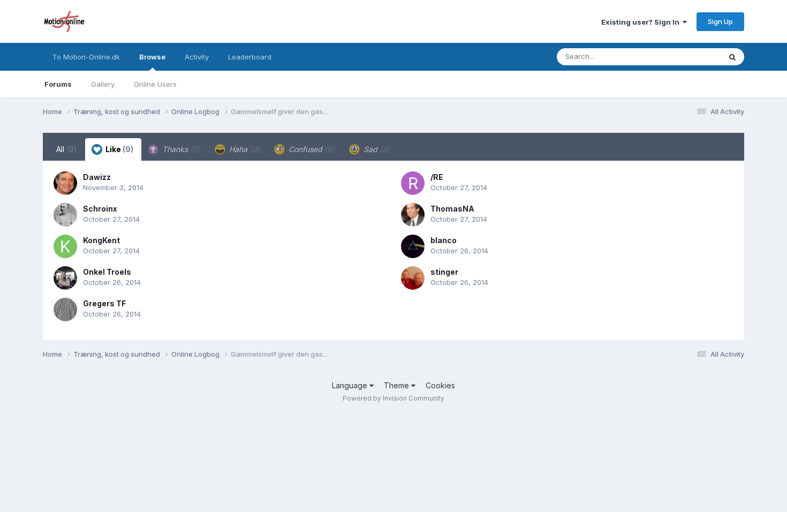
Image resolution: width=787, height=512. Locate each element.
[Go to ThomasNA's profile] (413, 215)
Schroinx (100, 208)
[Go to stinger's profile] (413, 278)
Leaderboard (249, 56)
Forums (58, 84)
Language (350, 385)
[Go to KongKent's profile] (65, 246)
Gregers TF (104, 303)
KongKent (101, 240)
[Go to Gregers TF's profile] (65, 309)
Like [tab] (118, 149)
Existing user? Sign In (642, 22)
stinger (444, 271)
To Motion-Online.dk (86, 56)
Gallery (103, 84)
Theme (397, 385)
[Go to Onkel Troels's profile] (65, 278)
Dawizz (97, 177)
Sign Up (720, 21)
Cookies (440, 385)
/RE (436, 177)
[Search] (732, 56)
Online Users (155, 84)
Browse (152, 56)
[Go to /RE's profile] (413, 183)
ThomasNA (452, 208)
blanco (443, 240)
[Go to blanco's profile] (413, 246)
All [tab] (66, 149)
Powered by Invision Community (393, 398)
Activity (197, 56)
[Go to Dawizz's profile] (65, 183)
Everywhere (687, 56)
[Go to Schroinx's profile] (65, 215)
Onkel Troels (107, 271)
